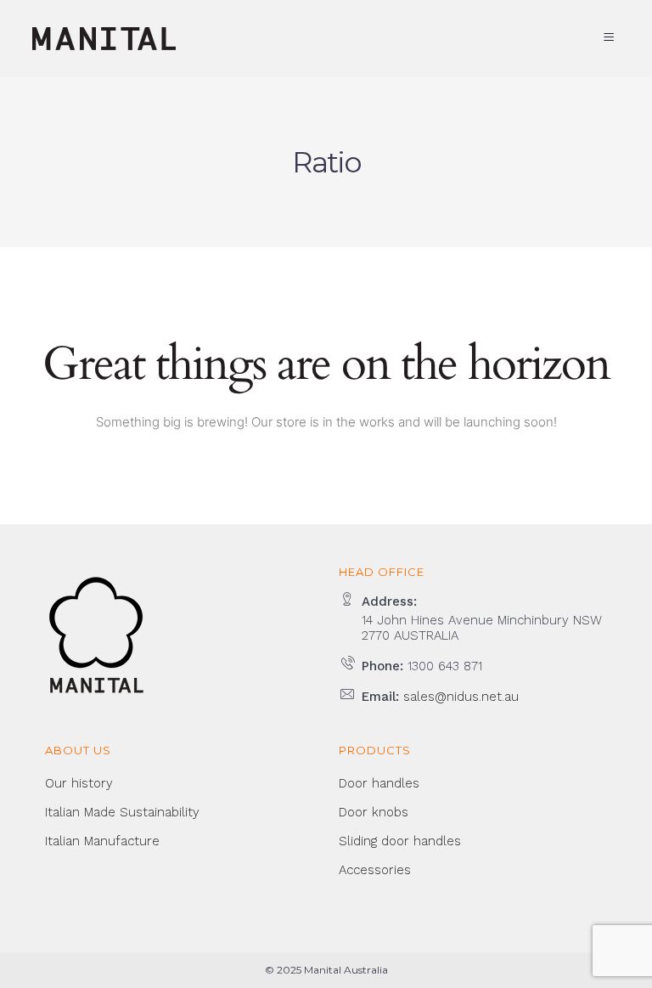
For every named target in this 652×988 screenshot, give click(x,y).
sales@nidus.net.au (461, 696)
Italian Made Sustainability (122, 812)
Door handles (379, 783)
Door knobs (373, 812)
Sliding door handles (400, 841)
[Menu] (612, 37)
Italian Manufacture (102, 841)
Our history (79, 783)
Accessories (375, 870)
